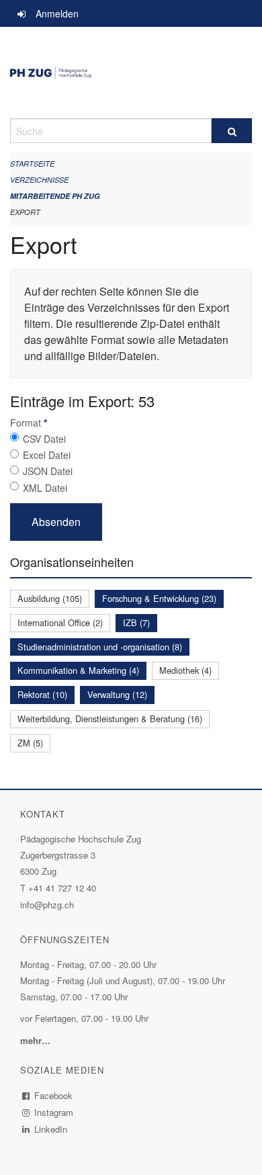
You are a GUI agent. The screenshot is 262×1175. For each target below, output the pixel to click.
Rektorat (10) (42, 694)
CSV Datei (44, 438)
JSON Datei (48, 471)
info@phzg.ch (47, 904)
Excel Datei (47, 455)
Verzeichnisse (39, 180)
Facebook (54, 1095)
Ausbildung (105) (49, 598)
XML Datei (45, 487)
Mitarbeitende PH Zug (55, 196)
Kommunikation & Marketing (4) (78, 670)
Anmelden (57, 13)
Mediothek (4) (185, 670)
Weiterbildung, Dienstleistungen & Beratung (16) (109, 718)
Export (25, 212)
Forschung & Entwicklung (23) (159, 598)
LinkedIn (51, 1129)
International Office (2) (60, 622)
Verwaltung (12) (117, 694)
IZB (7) (136, 622)
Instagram (54, 1112)
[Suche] (232, 130)
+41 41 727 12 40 (62, 887)
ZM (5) (30, 742)
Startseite (32, 164)
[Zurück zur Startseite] (131, 72)
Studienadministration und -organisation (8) (99, 646)
